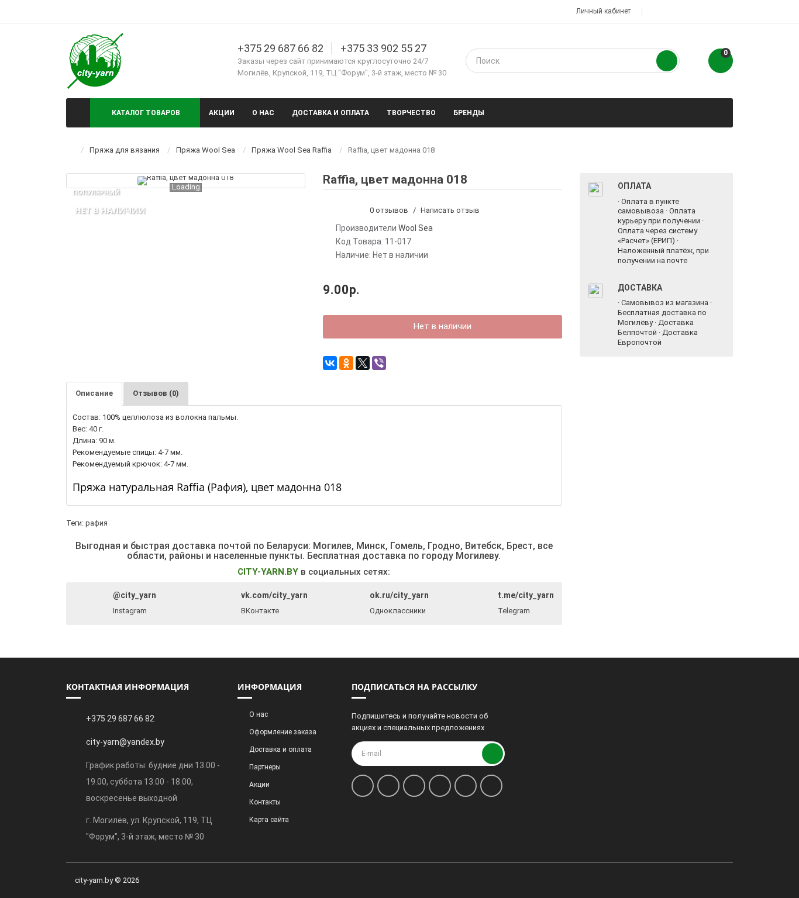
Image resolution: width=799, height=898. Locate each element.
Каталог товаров (146, 113)
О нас (263, 113)
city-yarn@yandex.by (125, 742)
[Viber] (379, 363)
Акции (222, 113)
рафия (96, 523)
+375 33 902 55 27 (383, 48)
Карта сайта (269, 820)
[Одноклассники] (346, 363)
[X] (363, 363)
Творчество (411, 113)
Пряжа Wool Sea (205, 150)
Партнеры (265, 767)
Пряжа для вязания (124, 150)
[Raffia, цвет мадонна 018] (185, 180)
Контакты (265, 802)
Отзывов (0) (156, 393)
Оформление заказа (282, 732)
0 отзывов (389, 210)
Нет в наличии (442, 326)
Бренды (468, 113)
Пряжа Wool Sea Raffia (292, 150)
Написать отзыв (450, 210)
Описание (94, 393)
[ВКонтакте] (330, 363)
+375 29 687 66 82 (280, 48)
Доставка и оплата (330, 113)
